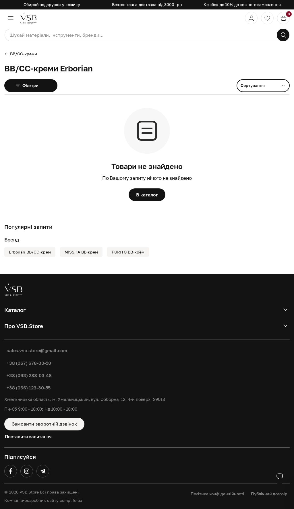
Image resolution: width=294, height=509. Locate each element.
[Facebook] (10, 471)
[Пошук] (283, 35)
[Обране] (267, 18)
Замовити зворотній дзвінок (44, 424)
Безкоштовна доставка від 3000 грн (147, 4)
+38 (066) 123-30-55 (29, 388)
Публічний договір (269, 493)
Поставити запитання (28, 436)
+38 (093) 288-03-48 (29, 375)
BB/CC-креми (23, 53)
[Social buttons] (279, 476)
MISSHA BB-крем (81, 251)
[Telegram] (42, 471)
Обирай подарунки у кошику (52, 4)
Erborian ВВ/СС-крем (30, 251)
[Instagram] (26, 471)
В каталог (147, 195)
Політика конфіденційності (217, 493)
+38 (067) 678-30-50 (29, 363)
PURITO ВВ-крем (128, 251)
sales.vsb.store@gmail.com (37, 350)
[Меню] (10, 18)
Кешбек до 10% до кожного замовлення (242, 4)
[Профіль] (251, 18)
